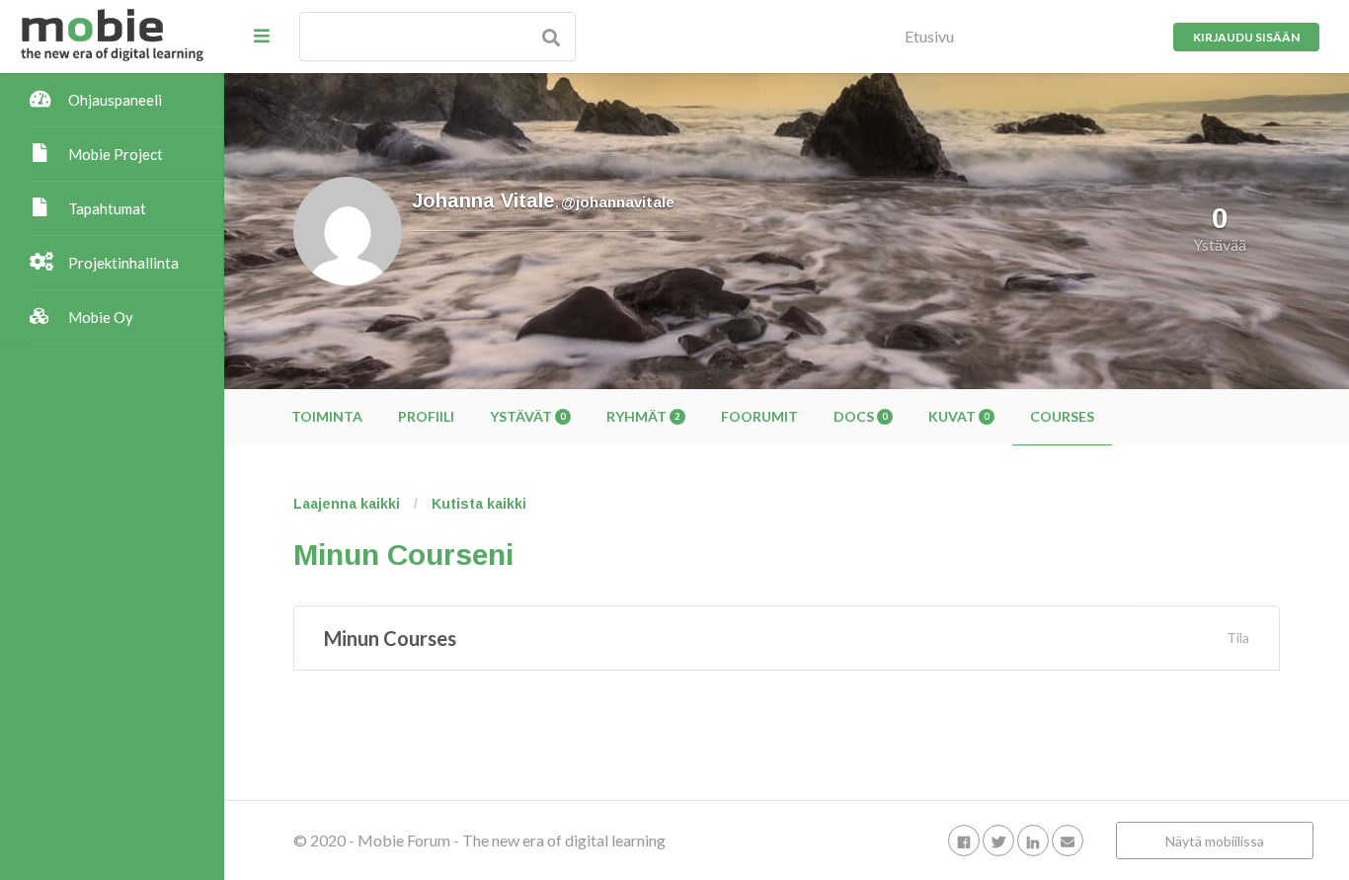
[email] (1067, 840)
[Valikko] (262, 35)
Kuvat (958, 416)
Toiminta (326, 416)
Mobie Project (115, 154)
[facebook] (964, 840)
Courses (1062, 416)
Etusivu (929, 36)
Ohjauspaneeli (115, 100)
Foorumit (759, 416)
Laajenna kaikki (346, 504)
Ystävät (527, 416)
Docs (860, 416)
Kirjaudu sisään (1246, 37)
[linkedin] (1033, 840)
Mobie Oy (100, 317)
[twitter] (998, 840)
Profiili (426, 416)
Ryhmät (642, 416)
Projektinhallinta (123, 263)
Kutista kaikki (479, 504)
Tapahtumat (107, 208)
